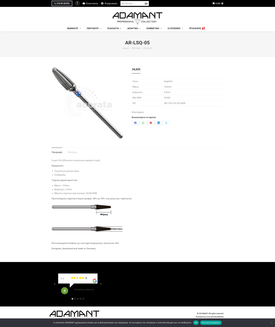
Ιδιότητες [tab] (72, 152)
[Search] (146, 3)
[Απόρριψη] (271, 322)
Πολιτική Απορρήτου (211, 322)
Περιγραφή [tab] (57, 152)
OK (196, 322)
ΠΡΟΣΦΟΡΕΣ (195, 28)
